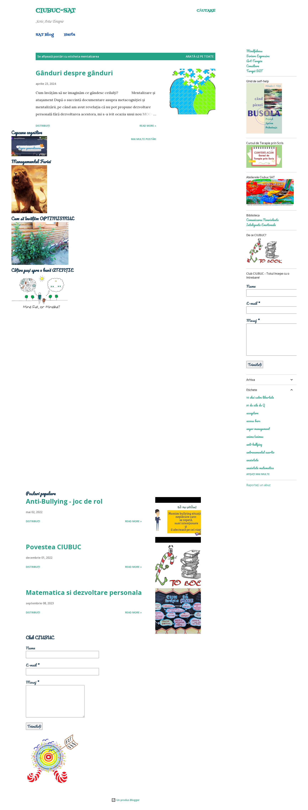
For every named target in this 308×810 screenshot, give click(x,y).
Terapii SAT (254, 70)
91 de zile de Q (255, 405)
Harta (69, 34)
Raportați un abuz (258, 485)
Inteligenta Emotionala (261, 224)
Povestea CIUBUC (53, 546)
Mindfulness (254, 50)
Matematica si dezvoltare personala (84, 592)
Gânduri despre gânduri (74, 73)
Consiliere (252, 65)
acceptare (252, 413)
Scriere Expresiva (258, 55)
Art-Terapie (254, 60)
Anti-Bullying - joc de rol (64, 501)
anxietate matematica (260, 467)
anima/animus (254, 436)
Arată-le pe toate (200, 56)
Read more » (148, 125)
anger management (258, 428)
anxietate (252, 460)
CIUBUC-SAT (56, 10)
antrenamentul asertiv (260, 452)
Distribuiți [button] (43, 125)
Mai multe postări (143, 139)
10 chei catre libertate (260, 397)
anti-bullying (254, 444)
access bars (253, 420)
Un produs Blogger (128, 800)
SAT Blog (45, 34)
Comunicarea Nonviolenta (262, 219)
